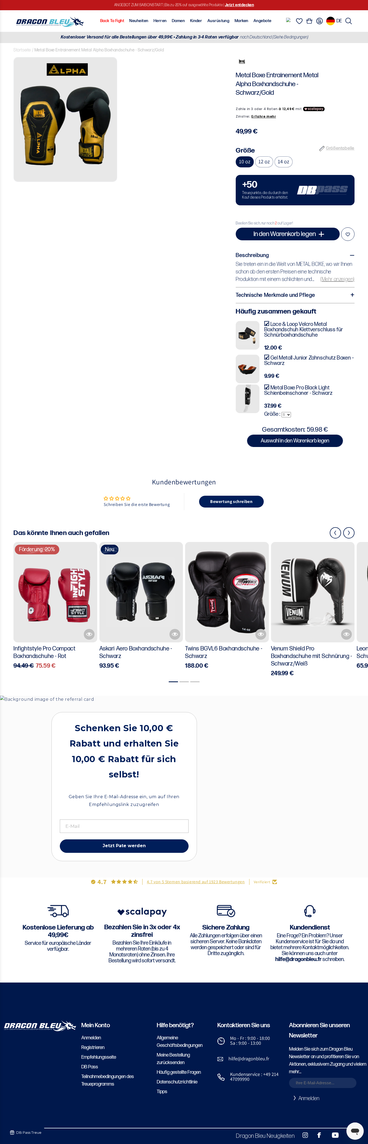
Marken (241, 20)
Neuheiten (138, 20)
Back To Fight (112, 20)
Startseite (22, 50)
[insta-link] (302, 1135)
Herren (160, 20)
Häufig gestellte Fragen (179, 1072)
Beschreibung (252, 255)
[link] (295, 190)
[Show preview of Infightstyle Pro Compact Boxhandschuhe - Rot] (89, 634)
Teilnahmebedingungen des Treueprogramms (107, 1080)
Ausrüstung (218, 20)
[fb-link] (317, 1135)
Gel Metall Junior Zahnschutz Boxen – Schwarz (309, 361)
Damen (178, 20)
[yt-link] (331, 1135)
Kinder (196, 20)
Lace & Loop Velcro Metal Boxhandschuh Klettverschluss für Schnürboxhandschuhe (303, 329)
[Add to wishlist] (348, 234)
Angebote (263, 20)
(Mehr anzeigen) (337, 279)
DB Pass (89, 1067)
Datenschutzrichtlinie (177, 1082)
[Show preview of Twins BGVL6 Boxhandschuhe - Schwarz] (260, 634)
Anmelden (91, 1038)
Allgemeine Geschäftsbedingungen (180, 1041)
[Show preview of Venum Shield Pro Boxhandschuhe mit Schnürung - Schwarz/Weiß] (346, 634)
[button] (348, 21)
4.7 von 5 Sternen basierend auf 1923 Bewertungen (196, 882)
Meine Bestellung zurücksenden (173, 1058)
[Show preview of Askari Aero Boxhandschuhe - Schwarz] (174, 634)
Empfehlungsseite (98, 1057)
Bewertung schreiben (231, 501)
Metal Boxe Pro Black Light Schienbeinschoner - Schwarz (298, 390)
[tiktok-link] (346, 1135)
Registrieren (93, 1047)
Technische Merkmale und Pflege (275, 295)
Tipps (162, 1091)
